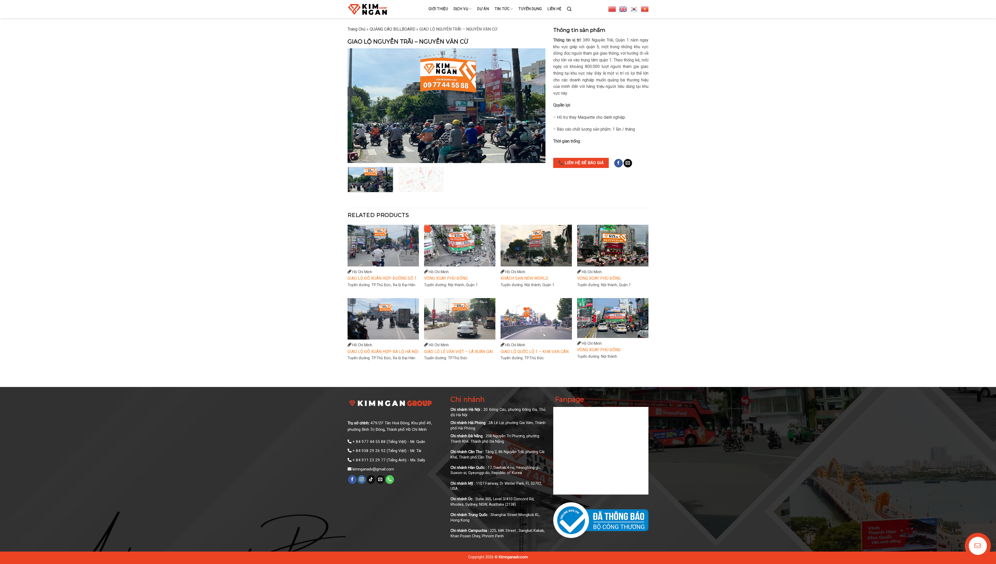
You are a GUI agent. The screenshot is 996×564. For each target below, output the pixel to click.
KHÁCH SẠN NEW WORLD (524, 278)
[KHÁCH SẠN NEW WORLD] (536, 245)
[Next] (535, 105)
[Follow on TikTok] (371, 479)
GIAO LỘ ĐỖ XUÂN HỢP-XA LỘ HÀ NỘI (383, 351)
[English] (623, 9)
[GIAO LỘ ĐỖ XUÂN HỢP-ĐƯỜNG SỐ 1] (383, 245)
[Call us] (389, 479)
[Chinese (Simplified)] (612, 9)
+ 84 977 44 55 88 (369, 441)
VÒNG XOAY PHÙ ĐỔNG (446, 278)
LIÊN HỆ (554, 9)
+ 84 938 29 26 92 (369, 450)
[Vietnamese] (645, 9)
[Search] (569, 9)
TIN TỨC (502, 9)
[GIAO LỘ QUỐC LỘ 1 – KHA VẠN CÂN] (536, 319)
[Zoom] (354, 157)
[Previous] (358, 105)
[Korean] (634, 9)
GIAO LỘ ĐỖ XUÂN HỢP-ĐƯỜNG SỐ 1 (382, 278)
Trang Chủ (356, 29)
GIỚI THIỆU (438, 9)
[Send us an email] (628, 163)
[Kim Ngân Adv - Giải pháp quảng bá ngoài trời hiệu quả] (384, 9)
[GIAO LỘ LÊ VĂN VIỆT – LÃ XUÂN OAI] (459, 319)
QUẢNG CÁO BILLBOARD (392, 29)
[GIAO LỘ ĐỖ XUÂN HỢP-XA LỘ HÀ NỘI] (383, 319)
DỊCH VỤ (461, 9)
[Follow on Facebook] (618, 163)
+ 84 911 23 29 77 (369, 460)
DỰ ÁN (483, 9)
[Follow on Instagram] (361, 479)
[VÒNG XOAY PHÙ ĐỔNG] (459, 245)
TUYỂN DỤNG (530, 9)
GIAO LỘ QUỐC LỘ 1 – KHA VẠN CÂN (535, 351)
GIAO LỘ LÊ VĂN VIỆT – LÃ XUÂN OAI (458, 351)
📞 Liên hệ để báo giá (581, 162)
